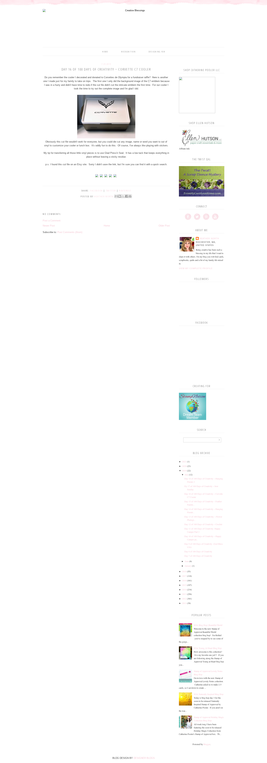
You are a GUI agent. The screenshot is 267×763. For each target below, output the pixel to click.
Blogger (206, 744)
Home (105, 51)
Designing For (157, 51)
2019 (184, 470)
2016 (184, 580)
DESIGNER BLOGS (144, 758)
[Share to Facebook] (126, 196)
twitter (111, 190)
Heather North (209, 238)
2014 (184, 589)
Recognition (128, 51)
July (186, 474)
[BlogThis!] (120, 196)
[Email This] (116, 196)
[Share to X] (123, 196)
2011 (184, 603)
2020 (184, 466)
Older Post (164, 225)
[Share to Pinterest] (130, 196)
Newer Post (49, 225)
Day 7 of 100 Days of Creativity (198, 555)
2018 (184, 571)
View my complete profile (196, 268)
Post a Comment (51, 220)
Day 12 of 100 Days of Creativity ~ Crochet (203, 524)
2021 (184, 461)
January (188, 565)
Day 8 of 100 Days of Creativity (198, 551)
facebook (96, 190)
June (187, 561)
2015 (184, 584)
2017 (184, 575)
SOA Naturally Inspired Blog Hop (208, 694)
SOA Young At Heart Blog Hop (208, 648)
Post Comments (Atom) (69, 232)
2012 (184, 598)
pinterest (125, 190)
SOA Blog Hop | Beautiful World (208, 625)
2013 (184, 594)
